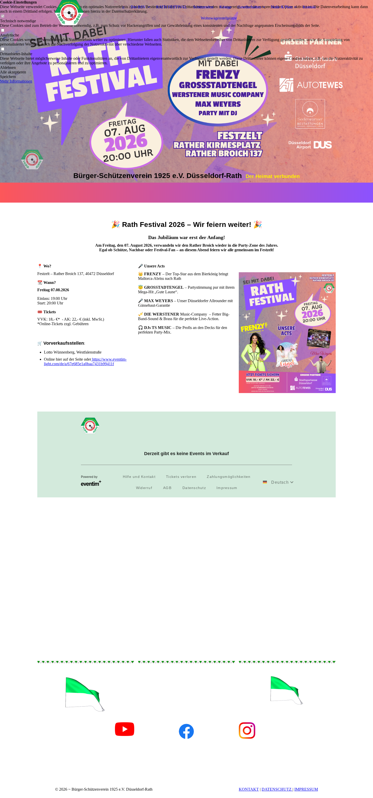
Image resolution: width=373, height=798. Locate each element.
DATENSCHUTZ (277, 789)
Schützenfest (203, 7)
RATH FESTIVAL (171, 7)
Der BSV (138, 7)
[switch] (2, 30)
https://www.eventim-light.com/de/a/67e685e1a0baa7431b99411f (85, 361)
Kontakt (309, 7)
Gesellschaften (249, 7)
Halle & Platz (282, 7)
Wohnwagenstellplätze (219, 18)
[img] (69, 12)
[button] (186, 67)
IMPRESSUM (306, 789)
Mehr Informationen (16, 81)
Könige (225, 7)
